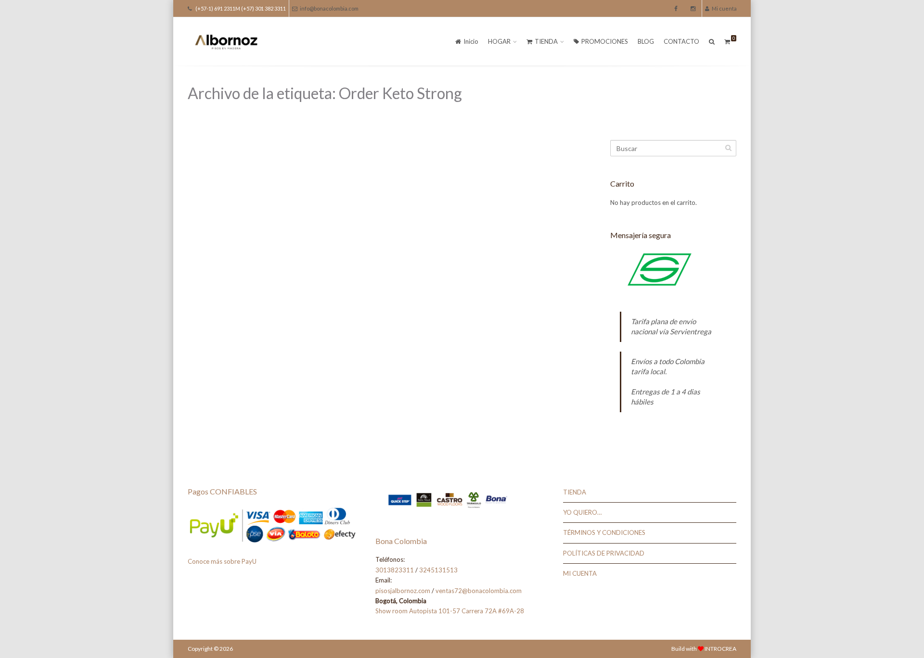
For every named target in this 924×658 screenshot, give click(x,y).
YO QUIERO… (582, 512)
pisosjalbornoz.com (402, 591)
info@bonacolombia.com (329, 8)
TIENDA (546, 41)
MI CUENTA (580, 573)
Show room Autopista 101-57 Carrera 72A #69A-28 (449, 611)
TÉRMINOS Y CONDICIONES (604, 532)
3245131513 (438, 570)
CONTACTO (681, 41)
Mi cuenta (724, 8)
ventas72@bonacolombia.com (479, 591)
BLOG (646, 41)
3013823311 (394, 570)
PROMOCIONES (604, 41)
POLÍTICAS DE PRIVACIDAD (603, 553)
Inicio (470, 41)
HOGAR (499, 41)
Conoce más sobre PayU (222, 561)
